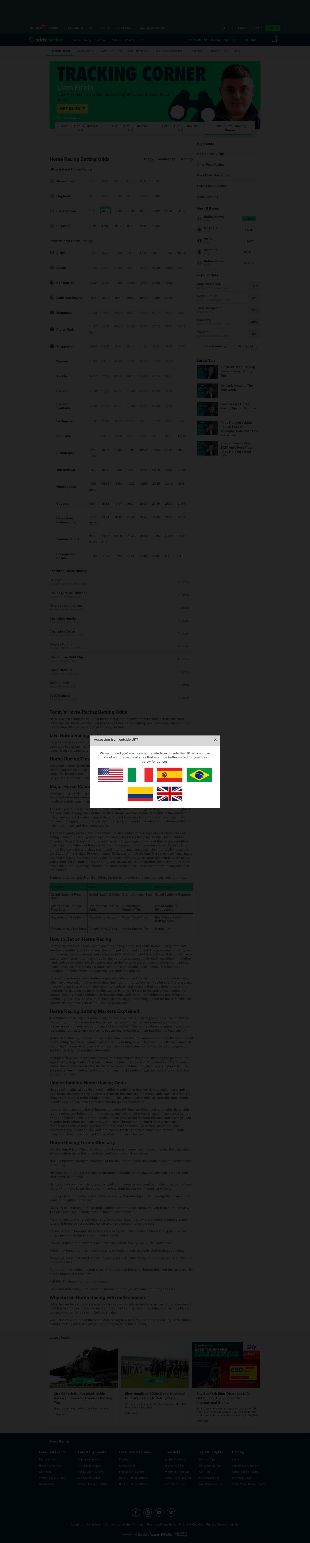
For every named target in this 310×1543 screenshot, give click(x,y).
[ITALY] (140, 781)
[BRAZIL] (199, 781)
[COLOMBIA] (140, 800)
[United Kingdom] (170, 800)
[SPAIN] (170, 781)
